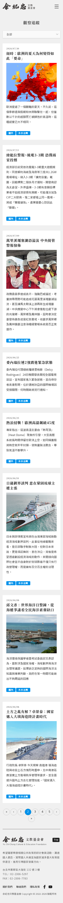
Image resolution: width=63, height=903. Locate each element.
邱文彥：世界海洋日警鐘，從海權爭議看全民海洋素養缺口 (30, 607)
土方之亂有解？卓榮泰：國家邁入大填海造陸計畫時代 (30, 714)
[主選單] (57, 6)
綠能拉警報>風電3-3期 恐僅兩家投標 (31, 157)
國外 (11, 133)
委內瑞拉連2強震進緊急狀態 (29, 362)
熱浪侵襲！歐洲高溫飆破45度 (30, 422)
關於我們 (7, 886)
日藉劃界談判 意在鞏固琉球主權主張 (30, 485)
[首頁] (19, 6)
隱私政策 (35, 886)
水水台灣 (23, 133)
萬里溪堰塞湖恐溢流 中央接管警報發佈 (30, 243)
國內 (11, 218)
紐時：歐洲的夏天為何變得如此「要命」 (30, 56)
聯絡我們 (21, 886)
